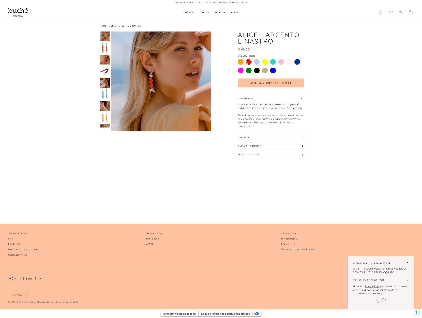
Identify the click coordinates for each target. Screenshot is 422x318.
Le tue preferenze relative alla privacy (225, 313)
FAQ (10, 238)
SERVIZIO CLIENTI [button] (18, 233)
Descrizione (245, 98)
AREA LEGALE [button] (289, 233)
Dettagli (243, 137)
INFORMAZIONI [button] (153, 233)
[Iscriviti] (404, 279)
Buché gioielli (20, 302)
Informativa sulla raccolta (179, 313)
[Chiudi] (409, 261)
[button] (204, 12)
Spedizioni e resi (248, 154)
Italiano (16, 294)
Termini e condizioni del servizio (298, 249)
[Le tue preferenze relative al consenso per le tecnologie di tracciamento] (416, 312)
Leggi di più (244, 126)
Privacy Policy (373, 286)
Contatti (149, 243)
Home (103, 25)
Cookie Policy (288, 243)
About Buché (152, 238)
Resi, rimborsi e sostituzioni (23, 249)
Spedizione (14, 243)
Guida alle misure (249, 146)
